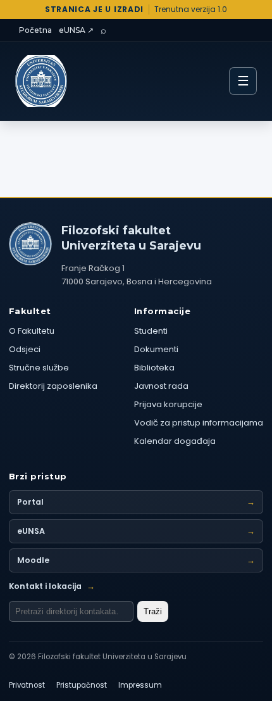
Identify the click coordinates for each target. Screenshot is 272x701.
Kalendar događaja (175, 441)
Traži (153, 611)
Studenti (151, 331)
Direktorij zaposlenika (53, 386)
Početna (35, 30)
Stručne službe (39, 368)
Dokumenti (156, 349)
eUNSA (136, 531)
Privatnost (27, 685)
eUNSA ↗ (76, 30)
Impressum (140, 685)
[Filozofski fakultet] (30, 243)
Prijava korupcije (168, 404)
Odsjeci (24, 349)
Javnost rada (161, 386)
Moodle (136, 560)
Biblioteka (154, 368)
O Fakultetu (31, 331)
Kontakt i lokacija (52, 586)
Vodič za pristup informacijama (198, 423)
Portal (136, 501)
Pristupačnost (81, 685)
